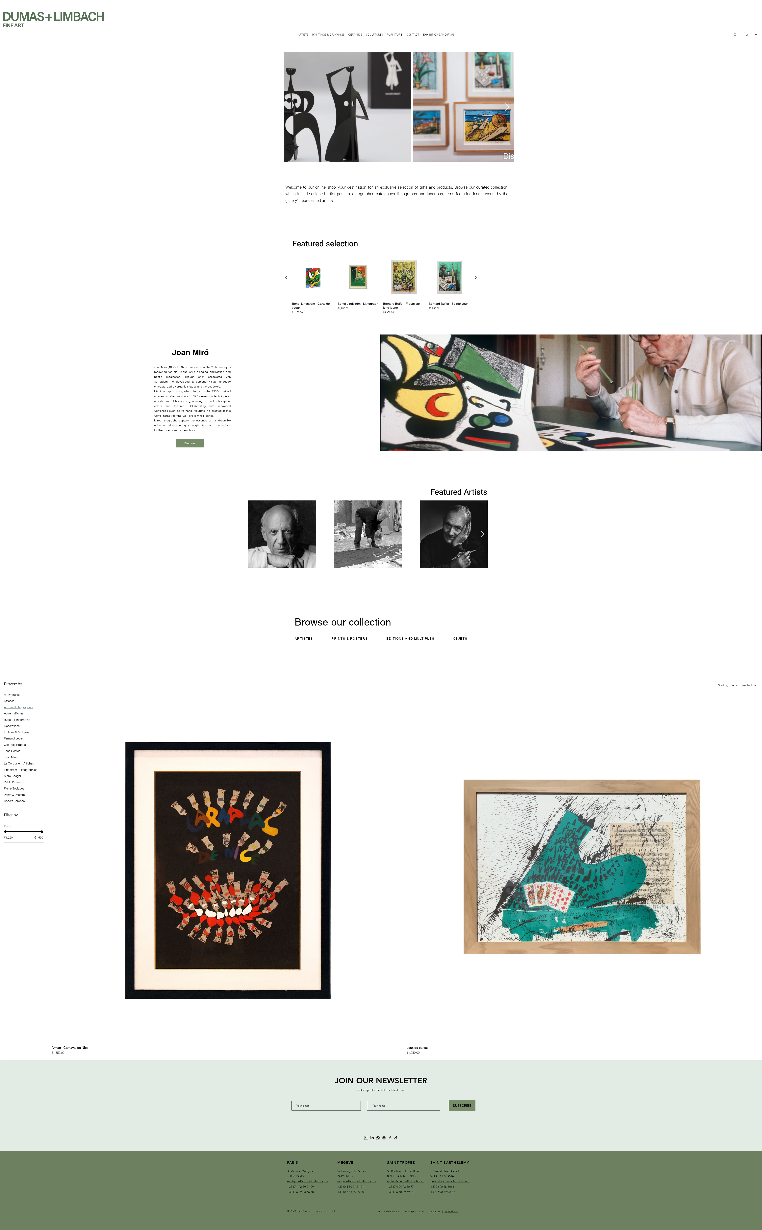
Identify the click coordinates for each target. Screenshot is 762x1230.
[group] (381, 287)
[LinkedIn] (372, 1138)
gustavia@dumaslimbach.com (450, 1181)
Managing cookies (415, 1211)
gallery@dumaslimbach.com (405, 1181)
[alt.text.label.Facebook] (390, 1138)
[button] (303, 639)
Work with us (451, 1211)
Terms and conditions (388, 1211)
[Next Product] (475, 277)
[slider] (5, 831)
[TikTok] (396, 1138)
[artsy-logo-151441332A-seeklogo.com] (366, 1138)
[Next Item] (507, 107)
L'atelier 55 (435, 1211)
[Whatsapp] (378, 1138)
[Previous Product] (286, 277)
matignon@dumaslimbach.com (307, 1181)
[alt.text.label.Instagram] (384, 1138)
